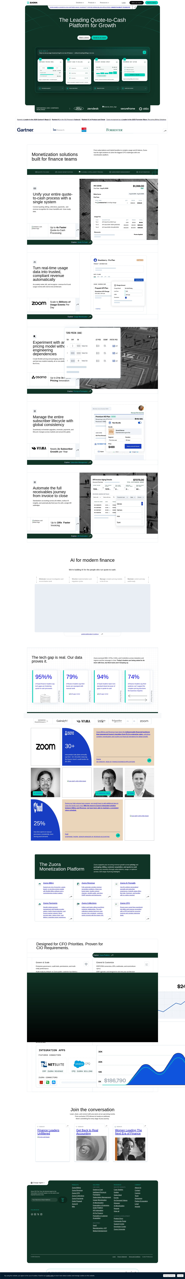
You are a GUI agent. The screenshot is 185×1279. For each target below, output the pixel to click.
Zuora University (119, 1229)
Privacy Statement (122, 1256)
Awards (137, 1206)
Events (116, 1198)
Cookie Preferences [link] (147, 1256)
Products (91, 2)
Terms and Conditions (134, 1256)
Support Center (119, 1224)
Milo (73, 1206)
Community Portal (120, 1221)
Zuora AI (75, 1204)
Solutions (79, 2)
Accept (180, 1275)
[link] (32, 2)
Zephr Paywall (77, 1201)
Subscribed (118, 1195)
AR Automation (98, 1210)
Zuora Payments (77, 1198)
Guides (116, 1192)
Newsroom (138, 1198)
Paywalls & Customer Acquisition (100, 1217)
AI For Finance (98, 1213)
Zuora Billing (76, 1188)
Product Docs (118, 1218)
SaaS (95, 1225)
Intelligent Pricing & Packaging (99, 1193)
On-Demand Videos (120, 1200)
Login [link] (124, 2)
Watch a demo (84, 37)
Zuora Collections (78, 1196)
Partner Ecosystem (141, 1201)
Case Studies (118, 1189)
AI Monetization (98, 1203)
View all (116, 1211)
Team (137, 1196)
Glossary (117, 1203)
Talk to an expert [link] (137, 2)
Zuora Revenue (77, 1190)
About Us (138, 1188)
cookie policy (50, 1275)
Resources (103, 2)
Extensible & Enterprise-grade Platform (101, 1207)
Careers (137, 1193)
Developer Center (120, 1226)
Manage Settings (169, 1275)
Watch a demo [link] (151, 2)
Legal (137, 1204)
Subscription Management (102, 1197)
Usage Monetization (100, 1200)
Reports (116, 1208)
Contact (137, 1190)
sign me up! (62, 1200)
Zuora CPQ (76, 1193)
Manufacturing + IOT (100, 1228)
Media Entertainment (100, 1231)
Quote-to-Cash (98, 1189)
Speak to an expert (99, 37)
